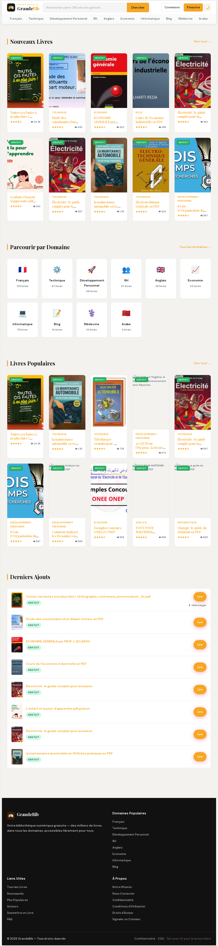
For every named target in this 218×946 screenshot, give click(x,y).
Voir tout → (202, 41)
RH (95, 18)
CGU (161, 938)
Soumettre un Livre (20, 913)
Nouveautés (15, 893)
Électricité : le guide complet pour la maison (191, 117)
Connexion (172, 7)
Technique (36, 18)
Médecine (185, 18)
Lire (200, 596)
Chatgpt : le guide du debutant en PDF (192, 530)
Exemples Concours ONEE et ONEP (107, 530)
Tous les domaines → (195, 247)
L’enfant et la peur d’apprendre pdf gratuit (22, 201)
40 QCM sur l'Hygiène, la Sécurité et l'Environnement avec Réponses (151, 449)
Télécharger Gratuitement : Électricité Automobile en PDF (107, 445)
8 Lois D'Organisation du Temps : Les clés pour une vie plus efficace (193, 212)
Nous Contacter (123, 893)
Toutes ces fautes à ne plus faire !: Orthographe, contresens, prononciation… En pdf (88, 596)
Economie (127, 18)
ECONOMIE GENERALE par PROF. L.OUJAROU (107, 122)
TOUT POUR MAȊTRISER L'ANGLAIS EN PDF (149, 532)
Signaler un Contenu (126, 919)
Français (16, 18)
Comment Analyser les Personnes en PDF (65, 536)
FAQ (9, 919)
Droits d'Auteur (122, 913)
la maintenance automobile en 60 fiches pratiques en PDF (107, 208)
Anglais (109, 18)
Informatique (150, 18)
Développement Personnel (68, 18)
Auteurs (12, 906)
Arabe (203, 18)
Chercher (138, 7)
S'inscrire (193, 7)
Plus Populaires (17, 900)
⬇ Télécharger (197, 605)
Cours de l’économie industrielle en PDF (150, 120)
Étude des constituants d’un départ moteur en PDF (64, 124)
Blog (169, 18)
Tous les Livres (17, 887)
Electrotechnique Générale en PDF (148, 204)
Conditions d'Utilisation (128, 906)
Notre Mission (122, 887)
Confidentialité (122, 900)
